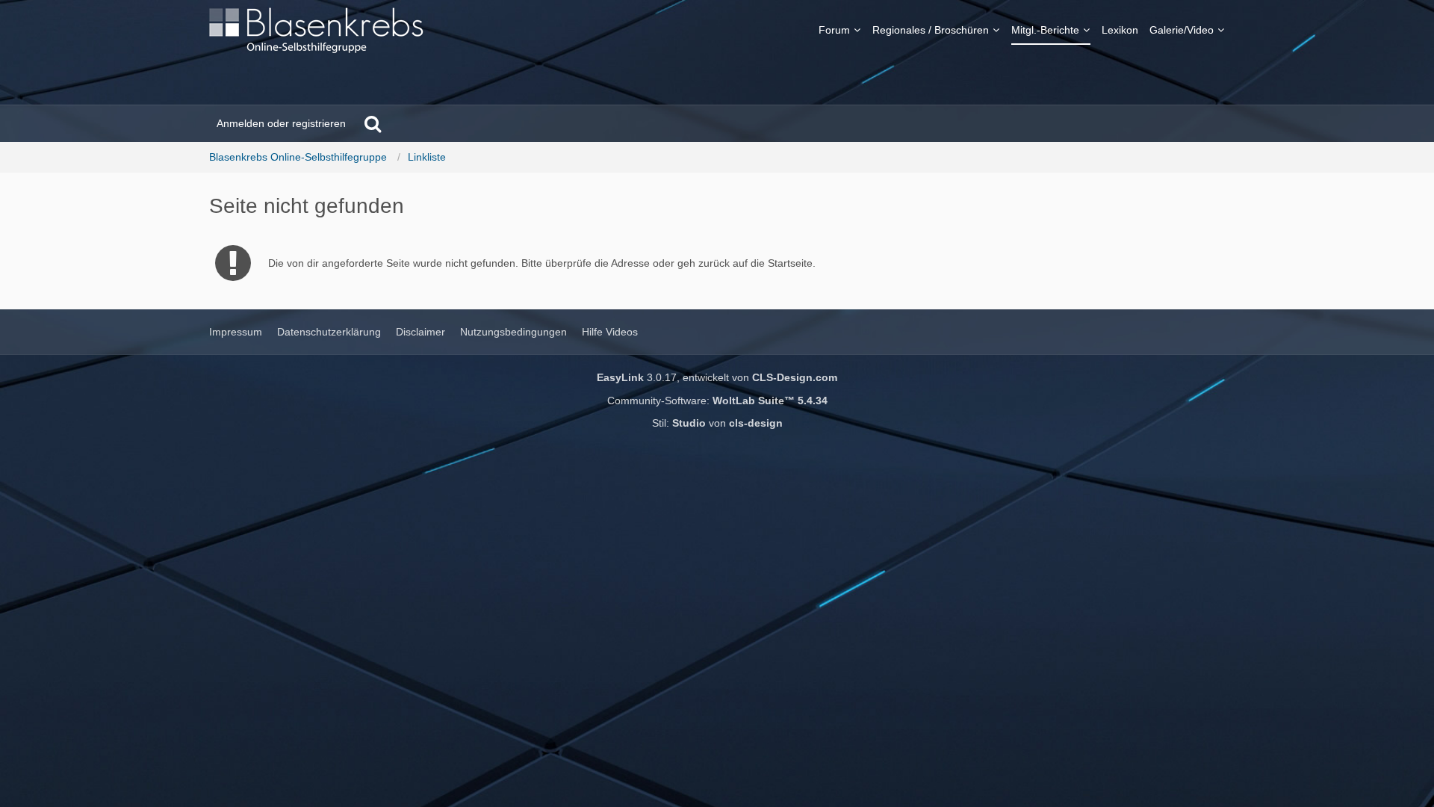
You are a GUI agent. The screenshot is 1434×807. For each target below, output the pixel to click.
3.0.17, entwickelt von (717, 377)
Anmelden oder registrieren (281, 123)
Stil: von (717, 423)
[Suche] (372, 123)
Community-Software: (717, 400)
